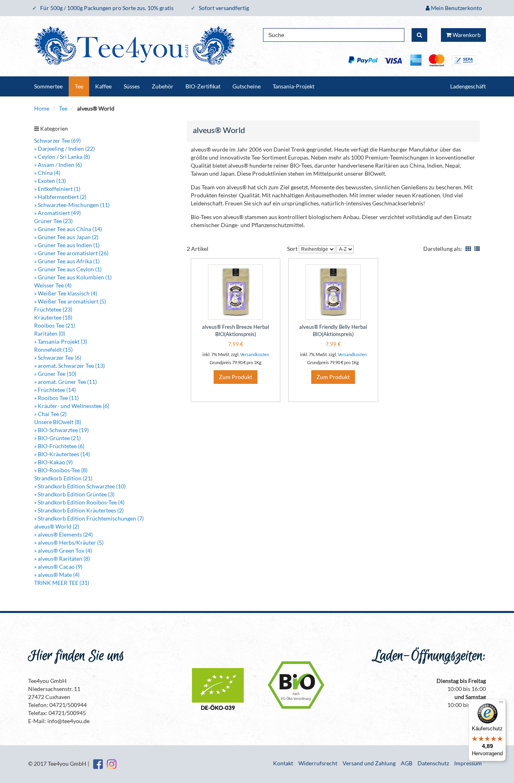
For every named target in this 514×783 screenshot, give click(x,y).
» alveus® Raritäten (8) (62, 558)
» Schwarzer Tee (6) (57, 357)
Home (41, 108)
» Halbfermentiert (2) (60, 196)
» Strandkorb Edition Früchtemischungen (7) (89, 518)
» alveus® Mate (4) (57, 574)
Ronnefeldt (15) (53, 349)
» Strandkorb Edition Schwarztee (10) (80, 486)
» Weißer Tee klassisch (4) (65, 293)
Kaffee (103, 86)
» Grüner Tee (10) (55, 373)
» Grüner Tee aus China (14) (68, 228)
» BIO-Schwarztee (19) (61, 429)
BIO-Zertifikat (203, 86)
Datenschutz (433, 763)
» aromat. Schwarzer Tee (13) (69, 365)
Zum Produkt (235, 376)
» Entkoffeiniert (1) (57, 188)
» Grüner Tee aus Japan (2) (66, 237)
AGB (406, 763)
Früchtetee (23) (53, 309)
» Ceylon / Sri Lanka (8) (62, 156)
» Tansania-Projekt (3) (60, 341)
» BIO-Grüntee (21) (57, 438)
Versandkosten (254, 354)
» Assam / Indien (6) (58, 164)
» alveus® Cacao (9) (58, 566)
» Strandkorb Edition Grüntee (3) (74, 494)
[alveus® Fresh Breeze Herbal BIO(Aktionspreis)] (235, 292)
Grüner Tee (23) (53, 220)
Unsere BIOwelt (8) (57, 421)
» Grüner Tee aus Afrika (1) (67, 261)
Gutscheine (247, 86)
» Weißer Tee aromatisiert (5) (70, 301)
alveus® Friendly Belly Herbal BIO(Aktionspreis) (333, 330)
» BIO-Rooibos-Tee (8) (61, 470)
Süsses (132, 86)
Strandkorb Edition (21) (63, 478)
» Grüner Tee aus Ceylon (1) (68, 269)
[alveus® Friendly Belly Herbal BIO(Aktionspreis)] (333, 292)
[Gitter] (468, 248)
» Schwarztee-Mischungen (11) (72, 204)
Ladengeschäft (468, 86)
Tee (79, 86)
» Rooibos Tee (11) (56, 397)
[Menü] (501, 704)
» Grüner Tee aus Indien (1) (67, 245)
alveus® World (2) (56, 526)
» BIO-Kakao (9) (53, 462)
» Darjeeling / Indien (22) (64, 148)
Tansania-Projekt (293, 86)
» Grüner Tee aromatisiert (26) (71, 253)
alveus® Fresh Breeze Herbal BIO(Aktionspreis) (235, 330)
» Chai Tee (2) (50, 413)
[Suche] (419, 35)
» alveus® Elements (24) (63, 534)
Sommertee (48, 86)
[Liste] (477, 248)
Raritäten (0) (49, 333)
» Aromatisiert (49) (57, 212)
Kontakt (283, 763)
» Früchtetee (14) (55, 389)
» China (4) (47, 172)
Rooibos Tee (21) (54, 325)
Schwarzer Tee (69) (57, 140)
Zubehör (162, 86)
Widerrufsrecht (317, 763)
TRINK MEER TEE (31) (61, 582)
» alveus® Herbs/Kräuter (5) (69, 542)
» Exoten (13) (50, 180)
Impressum (468, 763)
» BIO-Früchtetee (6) (59, 446)
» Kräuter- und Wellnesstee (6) (71, 405)
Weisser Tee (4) (52, 285)
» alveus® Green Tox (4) (63, 550)
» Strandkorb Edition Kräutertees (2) (79, 510)
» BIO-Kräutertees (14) (62, 454)
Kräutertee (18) (53, 317)
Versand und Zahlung (369, 763)
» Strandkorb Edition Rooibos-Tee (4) (79, 502)
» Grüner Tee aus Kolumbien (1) (73, 277)
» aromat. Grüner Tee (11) (65, 381)
